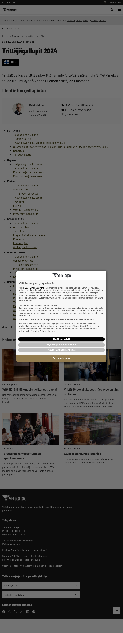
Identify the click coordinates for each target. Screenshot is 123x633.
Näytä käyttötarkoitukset (61, 350)
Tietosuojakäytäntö (61, 358)
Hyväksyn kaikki (61, 339)
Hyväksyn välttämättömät (61, 344)
